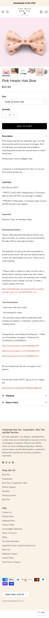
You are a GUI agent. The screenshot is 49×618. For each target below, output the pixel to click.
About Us (6, 549)
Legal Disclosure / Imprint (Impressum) (18, 545)
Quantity (6, 109)
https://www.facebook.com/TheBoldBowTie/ (20, 346)
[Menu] (3, 12)
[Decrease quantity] (4, 115)
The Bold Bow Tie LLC (16, 601)
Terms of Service (9, 533)
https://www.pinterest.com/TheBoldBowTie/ (20, 356)
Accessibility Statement (12, 529)
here (36, 169)
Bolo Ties (6, 499)
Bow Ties (6, 474)
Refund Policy (8, 516)
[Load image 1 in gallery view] (24, 42)
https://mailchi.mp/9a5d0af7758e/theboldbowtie (22, 388)
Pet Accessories (9, 495)
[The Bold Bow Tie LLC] (24, 12)
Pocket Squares (9, 487)
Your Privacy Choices (11, 562)
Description (7, 136)
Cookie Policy (8, 558)
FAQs (4, 537)
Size (4, 96)
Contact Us (7, 512)
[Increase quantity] (15, 115)
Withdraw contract (10, 554)
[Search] (8, 12)
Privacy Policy (8, 525)
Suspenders (7, 479)
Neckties (6, 491)
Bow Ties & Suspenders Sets (14, 483)
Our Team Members (10, 541)
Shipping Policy (8, 520)
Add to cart (24, 126)
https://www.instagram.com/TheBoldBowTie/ (21, 351)
